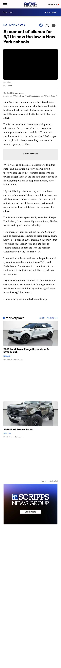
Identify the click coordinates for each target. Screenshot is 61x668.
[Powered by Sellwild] (53, 481)
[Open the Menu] (4, 4)
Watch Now (53, 4)
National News (14, 24)
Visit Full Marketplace (48, 318)
